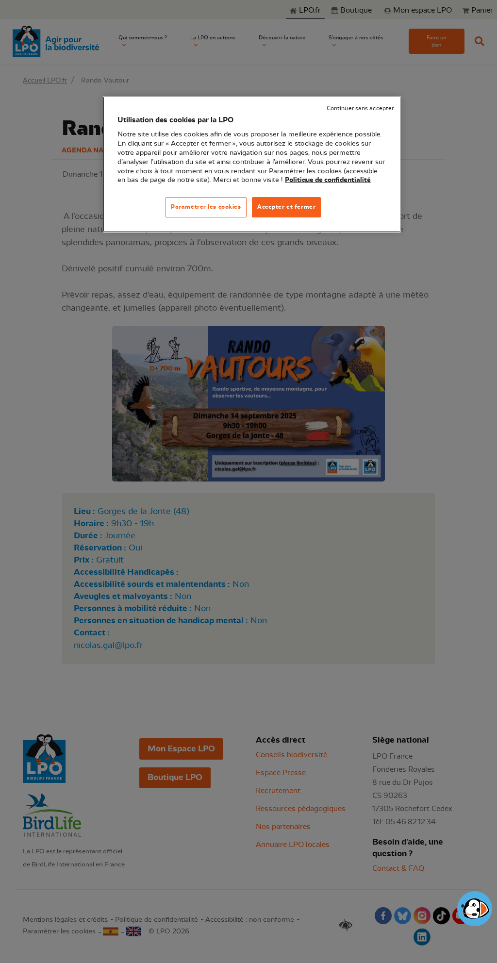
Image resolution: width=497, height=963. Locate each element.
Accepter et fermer (286, 206)
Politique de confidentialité (328, 180)
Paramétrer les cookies (206, 206)
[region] (252, 164)
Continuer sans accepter (360, 108)
